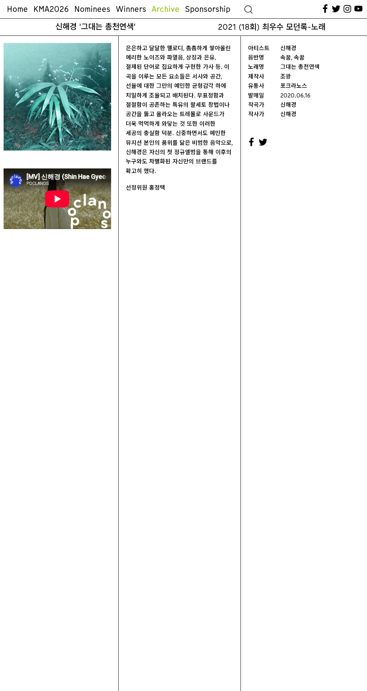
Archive (166, 9)
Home (17, 9)
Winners (131, 9)
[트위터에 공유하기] (263, 142)
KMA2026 (51, 9)
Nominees (92, 9)
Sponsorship (207, 9)
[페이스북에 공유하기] (251, 142)
